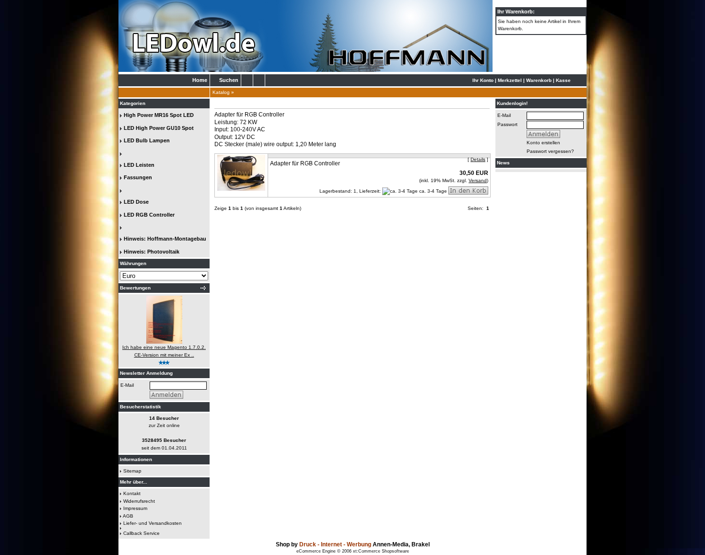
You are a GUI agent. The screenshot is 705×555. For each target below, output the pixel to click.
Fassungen (138, 177)
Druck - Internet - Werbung (336, 544)
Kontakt (132, 493)
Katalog (221, 92)
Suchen (228, 80)
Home (199, 80)
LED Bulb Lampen (147, 140)
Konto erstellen (543, 142)
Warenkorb (539, 80)
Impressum (135, 508)
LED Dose (136, 202)
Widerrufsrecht (139, 501)
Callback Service (141, 533)
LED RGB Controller (149, 215)
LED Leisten (139, 165)
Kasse (563, 80)
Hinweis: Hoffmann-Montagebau (165, 239)
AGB (128, 516)
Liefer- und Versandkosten (152, 523)
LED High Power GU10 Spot (159, 128)
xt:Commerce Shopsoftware (381, 551)
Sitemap (132, 471)
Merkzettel (510, 80)
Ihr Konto (483, 80)
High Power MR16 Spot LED (159, 115)
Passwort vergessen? (550, 151)
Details (477, 159)
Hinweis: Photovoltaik (151, 251)
